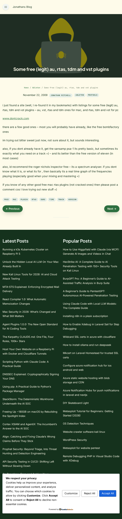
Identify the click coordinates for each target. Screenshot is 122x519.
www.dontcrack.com (16, 118)
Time (51, 199)
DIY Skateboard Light (76, 403)
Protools (93, 95)
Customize (71, 493)
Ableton (36, 87)
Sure (43, 199)
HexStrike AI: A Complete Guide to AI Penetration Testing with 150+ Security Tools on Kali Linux (90, 266)
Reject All (89, 493)
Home (26, 87)
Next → (111, 208)
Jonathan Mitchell (61, 95)
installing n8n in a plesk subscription (85, 316)
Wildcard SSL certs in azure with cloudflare (89, 336)
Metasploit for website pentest (81, 448)
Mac (14, 199)
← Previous (13, 208)
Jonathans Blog (22, 6)
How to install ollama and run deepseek (87, 344)
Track (61, 199)
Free (6, 199)
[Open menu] (6, 7)
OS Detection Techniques (78, 423)
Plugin (24, 199)
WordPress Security (75, 439)
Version (72, 199)
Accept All (108, 493)
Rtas (34, 199)
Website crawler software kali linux (84, 431)
